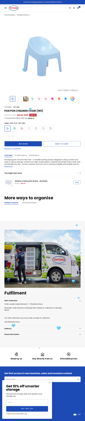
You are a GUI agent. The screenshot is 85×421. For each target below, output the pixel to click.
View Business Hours (12, 322)
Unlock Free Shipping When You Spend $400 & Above (42, 2)
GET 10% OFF (27, 408)
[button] (12, 99)
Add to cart (62, 144)
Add (77, 182)
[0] (78, 8)
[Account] (74, 8)
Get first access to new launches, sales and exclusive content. (38, 373)
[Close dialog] (49, 382)
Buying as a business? (12, 149)
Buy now (23, 144)
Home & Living (9, 15)
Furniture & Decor (23, 15)
